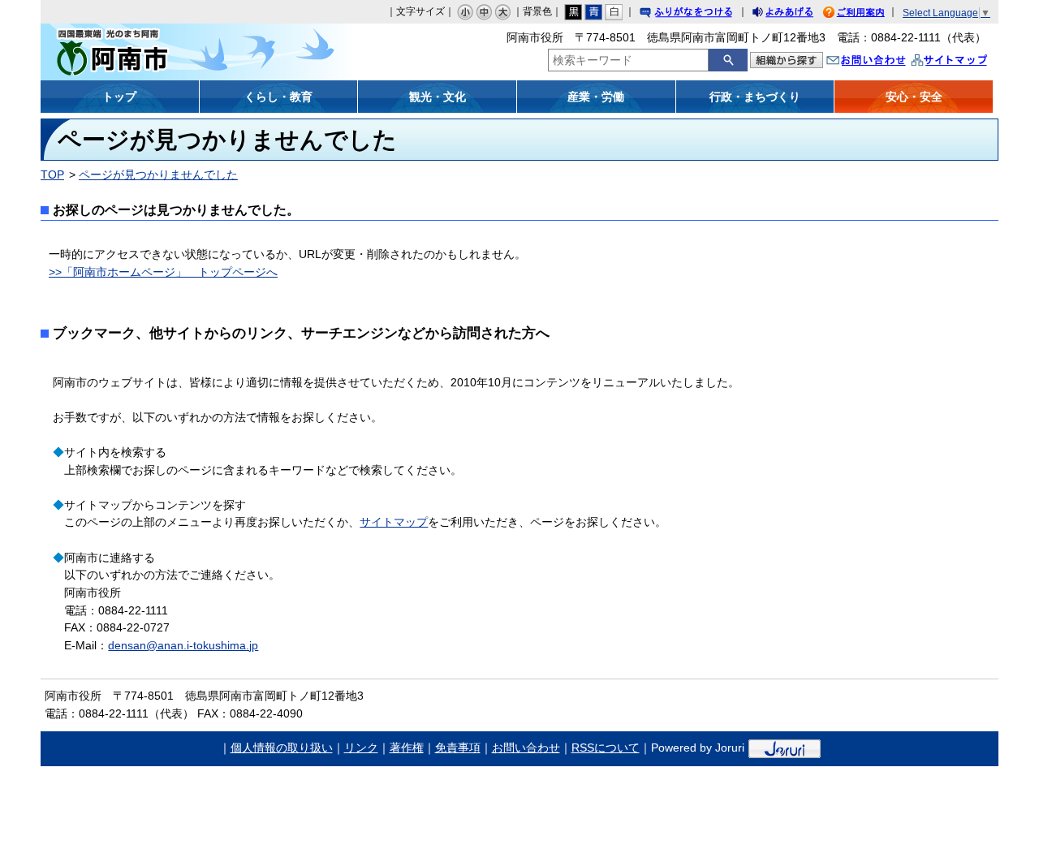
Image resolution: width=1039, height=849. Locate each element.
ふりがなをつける (701, 14)
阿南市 (160, 52)
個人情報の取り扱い (282, 747)
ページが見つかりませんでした (158, 174)
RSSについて (605, 747)
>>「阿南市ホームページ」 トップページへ (163, 271)
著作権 (407, 747)
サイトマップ (966, 62)
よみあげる (797, 14)
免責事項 (458, 747)
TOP (52, 174)
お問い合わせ (882, 62)
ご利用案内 (866, 14)
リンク (361, 747)
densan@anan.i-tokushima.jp (183, 645)
